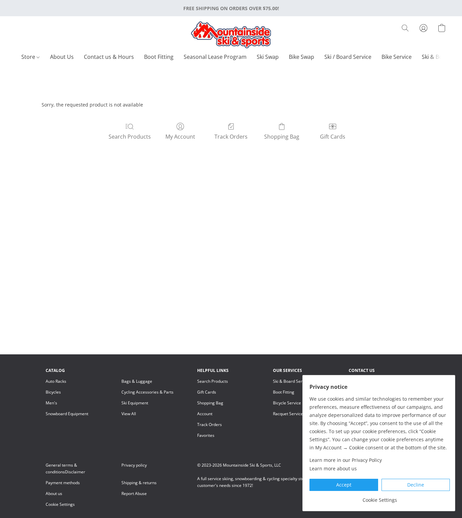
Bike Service (397, 57)
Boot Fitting (159, 57)
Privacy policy (134, 465)
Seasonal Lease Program (215, 57)
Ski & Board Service (291, 381)
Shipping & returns (139, 483)
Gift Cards (332, 136)
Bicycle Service (287, 403)
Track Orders (231, 136)
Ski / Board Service (347, 57)
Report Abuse (134, 493)
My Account (180, 136)
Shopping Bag (281, 136)
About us (54, 493)
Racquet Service (288, 414)
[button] (231, 34)
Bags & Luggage (136, 381)
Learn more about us (333, 468)
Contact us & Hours (109, 57)
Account (204, 414)
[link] (379, 497)
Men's (51, 403)
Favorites (205, 435)
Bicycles (53, 392)
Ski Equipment (134, 403)
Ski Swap (268, 57)
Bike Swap (301, 57)
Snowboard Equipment (67, 414)
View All (128, 414)
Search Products (130, 136)
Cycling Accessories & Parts (147, 392)
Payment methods (63, 483)
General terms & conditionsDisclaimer (65, 468)
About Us (62, 57)
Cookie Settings (60, 504)
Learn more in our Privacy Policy (345, 460)
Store (29, 57)
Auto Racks (56, 381)
